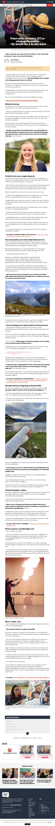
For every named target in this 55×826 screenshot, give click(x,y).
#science (26, 352)
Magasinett (24, 5)
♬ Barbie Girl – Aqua (15, 353)
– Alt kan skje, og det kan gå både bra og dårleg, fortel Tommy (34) (27, 235)
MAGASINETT (17, 738)
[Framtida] (4, 2)
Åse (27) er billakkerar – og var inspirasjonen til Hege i (30, 677)
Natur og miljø (18, 5)
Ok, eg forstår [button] (27, 824)
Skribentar (31, 812)
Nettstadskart (32, 813)
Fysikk (30, 738)
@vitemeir (8, 352)
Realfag (34, 738)
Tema (30, 817)
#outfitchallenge (20, 352)
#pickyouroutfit (14, 352)
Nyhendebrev (32, 815)
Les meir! (50, 822)
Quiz (27, 5)
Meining (30, 5)
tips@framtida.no (44, 807)
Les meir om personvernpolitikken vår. (9, 812)
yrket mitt (39, 738)
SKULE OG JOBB (24, 738)
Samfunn (4, 5)
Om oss (30, 810)
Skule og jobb (12, 5)
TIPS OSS (50, 5)
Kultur (7, 5)
